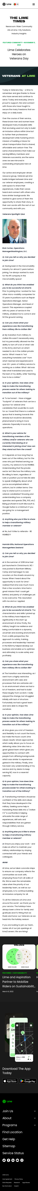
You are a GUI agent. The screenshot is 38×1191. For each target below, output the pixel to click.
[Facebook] (8, 1160)
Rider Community (24, 26)
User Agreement (7, 1179)
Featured (6, 973)
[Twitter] (4, 1160)
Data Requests (7, 1182)
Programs (9, 1125)
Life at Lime (12, 30)
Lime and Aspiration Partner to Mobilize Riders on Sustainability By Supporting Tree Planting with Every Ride (18, 982)
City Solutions (24, 30)
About (6, 1118)
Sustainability (20, 973)
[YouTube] (17, 1160)
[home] (6, 4)
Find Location (12, 1132)
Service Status (13, 1153)
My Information (7, 1186)
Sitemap (8, 1146)
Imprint (16, 1186)
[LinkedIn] (13, 1160)
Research (17, 1182)
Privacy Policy (19, 1179)
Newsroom (11, 26)
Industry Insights (19, 33)
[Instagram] (22, 1160)
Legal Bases (26, 1182)
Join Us (7, 1111)
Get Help (8, 1139)
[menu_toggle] (34, 4)
